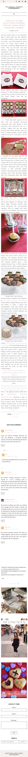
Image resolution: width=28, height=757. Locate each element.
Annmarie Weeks (9, 499)
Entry (12, 410)
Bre (6, 454)
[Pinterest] (25, 1)
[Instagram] (22, 1)
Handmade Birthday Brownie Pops (14, 200)
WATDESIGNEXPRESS (14, 754)
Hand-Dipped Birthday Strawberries (15, 300)
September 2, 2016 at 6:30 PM (11, 432)
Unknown (7, 527)
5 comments (15, 417)
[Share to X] (12, 414)
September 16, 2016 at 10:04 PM (11, 529)
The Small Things (13, 753)
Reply (3, 445)
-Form (15, 410)
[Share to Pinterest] (17, 414)
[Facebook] (16, 1)
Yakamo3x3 (8, 472)
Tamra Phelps (9, 430)
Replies (6, 450)
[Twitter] (19, 1)
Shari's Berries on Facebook (11, 370)
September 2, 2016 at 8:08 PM (11, 456)
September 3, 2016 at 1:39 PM (11, 501)
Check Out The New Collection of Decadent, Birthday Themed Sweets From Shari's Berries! (14, 24)
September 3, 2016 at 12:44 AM (11, 474)
